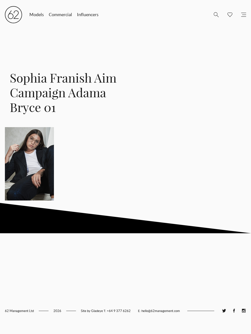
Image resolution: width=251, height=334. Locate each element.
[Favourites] (228, 14)
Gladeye (97, 311)
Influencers (88, 14)
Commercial (60, 14)
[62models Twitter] (224, 310)
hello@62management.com (160, 311)
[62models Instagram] (243, 310)
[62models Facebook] (233, 310)
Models (36, 14)
